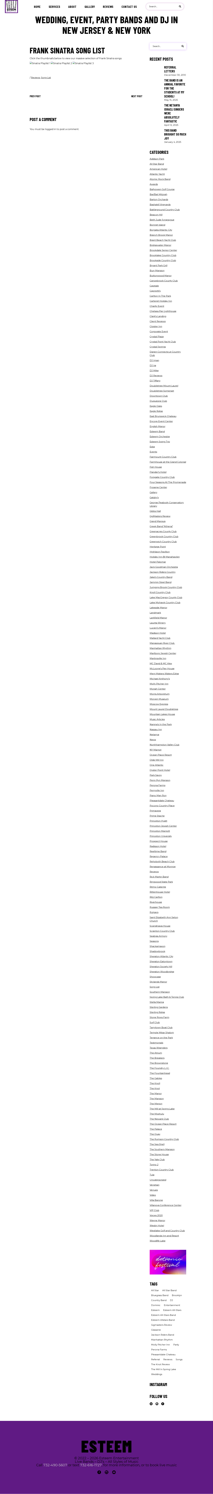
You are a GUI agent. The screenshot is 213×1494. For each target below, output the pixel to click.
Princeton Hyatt (158, 820)
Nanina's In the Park (161, 724)
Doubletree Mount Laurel (164, 385)
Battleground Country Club (165, 209)
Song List (46, 77)
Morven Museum (159, 699)
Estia (152, 446)
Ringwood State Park (161, 881)
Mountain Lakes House (162, 714)
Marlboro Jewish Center (163, 653)
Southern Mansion (160, 992)
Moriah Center (158, 688)
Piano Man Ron (158, 795)
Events (153, 451)
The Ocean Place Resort (163, 1124)
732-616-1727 (91, 1465)
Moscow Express (159, 704)
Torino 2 (154, 1164)
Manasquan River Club (162, 643)
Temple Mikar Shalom (162, 1032)
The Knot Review (160, 1364)
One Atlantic (156, 765)
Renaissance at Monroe (163, 866)
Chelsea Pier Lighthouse (163, 311)
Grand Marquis (157, 521)
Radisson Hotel (158, 846)
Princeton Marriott (160, 831)
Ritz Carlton (156, 897)
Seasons (154, 941)
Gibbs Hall (155, 511)
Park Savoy (156, 775)
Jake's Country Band (161, 577)
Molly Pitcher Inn (159, 683)
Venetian (154, 1185)
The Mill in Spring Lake (163, 1369)
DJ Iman (154, 360)
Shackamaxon (157, 946)
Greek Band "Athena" (161, 526)
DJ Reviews (156, 375)
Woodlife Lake (157, 1240)
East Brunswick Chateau (163, 416)
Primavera (155, 810)
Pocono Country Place (162, 805)
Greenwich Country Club (163, 541)
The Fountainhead (160, 1073)
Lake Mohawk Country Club (165, 602)
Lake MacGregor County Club (166, 597)
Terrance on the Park (161, 1037)
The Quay (155, 1134)
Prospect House (159, 841)
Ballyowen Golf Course (162, 189)
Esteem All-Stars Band (163, 1315)
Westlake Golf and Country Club (167, 1230)
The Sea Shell (157, 1144)
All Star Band (157, 164)
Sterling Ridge (157, 1012)
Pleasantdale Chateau (162, 800)
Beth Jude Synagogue (162, 219)
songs (179, 1359)
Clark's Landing (158, 316)
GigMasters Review (160, 516)
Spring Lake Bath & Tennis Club (167, 997)
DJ (171, 1300)
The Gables (156, 1078)
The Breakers (157, 1058)
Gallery (153, 492)
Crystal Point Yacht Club (163, 341)
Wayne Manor (157, 1220)
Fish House (156, 467)
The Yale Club (157, 1159)
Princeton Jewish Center (163, 826)
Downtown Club (159, 396)
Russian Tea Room (160, 907)
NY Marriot (155, 749)
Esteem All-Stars (172, 1310)
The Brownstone (159, 1063)
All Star (155, 1290)
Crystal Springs (158, 346)
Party (176, 1344)
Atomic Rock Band (160, 179)
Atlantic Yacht (157, 174)
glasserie (156, 1329)
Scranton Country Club (162, 931)
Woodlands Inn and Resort (164, 1235)
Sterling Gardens (159, 1007)
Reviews (35, 77)
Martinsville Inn (158, 658)
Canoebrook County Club (164, 280)
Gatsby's (154, 497)
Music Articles (157, 719)
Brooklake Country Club (163, 255)
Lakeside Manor (158, 607)
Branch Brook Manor (161, 235)
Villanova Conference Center (165, 1205)
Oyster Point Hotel (160, 770)
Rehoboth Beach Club (162, 861)
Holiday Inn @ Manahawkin (165, 556)
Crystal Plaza (157, 336)
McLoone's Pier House (162, 668)
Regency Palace (159, 856)
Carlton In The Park (160, 296)
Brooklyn (177, 1295)
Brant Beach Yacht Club (163, 240)
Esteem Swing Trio (160, 441)
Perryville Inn (157, 790)
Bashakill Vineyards (160, 204)
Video (153, 1195)
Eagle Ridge (156, 411)
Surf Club (155, 1022)
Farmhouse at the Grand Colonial (168, 462)
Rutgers (154, 912)
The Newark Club (159, 1118)
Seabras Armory (158, 936)
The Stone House (159, 1154)
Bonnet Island (157, 224)
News (153, 739)
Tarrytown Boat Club (161, 1027)
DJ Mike (154, 370)
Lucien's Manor (158, 628)
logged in (50, 129)
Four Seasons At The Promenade (168, 482)
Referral (155, 1359)
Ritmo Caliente (158, 886)
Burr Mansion (157, 270)
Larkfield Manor (158, 617)
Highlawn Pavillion (160, 551)
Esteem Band (157, 431)
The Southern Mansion (162, 1149)
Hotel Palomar (158, 561)
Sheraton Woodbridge (162, 971)
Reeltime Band (158, 851)
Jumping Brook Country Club (166, 587)
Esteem (155, 1310)
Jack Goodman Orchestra (164, 567)
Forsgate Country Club (162, 477)
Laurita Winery (158, 622)
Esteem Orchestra (160, 436)
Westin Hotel (157, 1225)
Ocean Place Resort (161, 754)
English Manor (157, 426)
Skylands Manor (158, 981)
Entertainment (172, 1305)
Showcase (155, 976)
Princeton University (161, 836)
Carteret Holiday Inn (161, 301)
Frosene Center (158, 487)
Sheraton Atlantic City (161, 956)
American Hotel (158, 169)
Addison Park (157, 158)
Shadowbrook (157, 951)
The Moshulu (157, 1113)
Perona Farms (157, 785)
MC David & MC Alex (161, 663)
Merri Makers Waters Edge (164, 673)
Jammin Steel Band (160, 582)
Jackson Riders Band (162, 1334)
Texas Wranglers (159, 1047)
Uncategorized (158, 1179)
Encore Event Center (161, 421)
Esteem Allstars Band (163, 1320)
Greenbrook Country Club (164, 536)
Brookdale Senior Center (163, 250)
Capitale (154, 285)
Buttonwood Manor (161, 275)
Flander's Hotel (158, 472)
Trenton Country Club (162, 1169)
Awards (154, 184)
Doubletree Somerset (162, 390)
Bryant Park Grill (158, 265)
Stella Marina (157, 1002)
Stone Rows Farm (159, 1017)
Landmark (155, 612)
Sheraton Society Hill (161, 966)
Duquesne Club (158, 401)
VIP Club (154, 1210)
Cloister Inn (156, 326)
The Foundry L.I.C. (159, 1068)
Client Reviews (158, 321)
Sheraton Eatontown (161, 961)
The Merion (156, 1103)
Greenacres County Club (163, 531)
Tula (152, 1174)
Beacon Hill (156, 214)
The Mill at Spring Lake (162, 1108)
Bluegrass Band (159, 1295)
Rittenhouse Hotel (160, 892)
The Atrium (156, 1052)
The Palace (156, 1129)
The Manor (156, 1093)
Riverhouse (156, 902)
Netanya (154, 734)
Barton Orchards (159, 199)
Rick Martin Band (159, 876)
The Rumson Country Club (164, 1139)
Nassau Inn (156, 729)
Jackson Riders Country (162, 572)
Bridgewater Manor (160, 245)
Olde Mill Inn (157, 760)
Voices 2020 (156, 1215)
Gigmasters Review (161, 1325)
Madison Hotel (158, 633)
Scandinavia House (160, 926)
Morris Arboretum (160, 694)
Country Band (158, 1300)
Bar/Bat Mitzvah (158, 194)
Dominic (155, 1305)
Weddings (156, 1374)
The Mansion (157, 1098)
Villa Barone (156, 1200)
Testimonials (156, 1042)
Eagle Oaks (156, 406)
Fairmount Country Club (163, 456)
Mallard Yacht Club (160, 638)
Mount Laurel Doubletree (164, 709)
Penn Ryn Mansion (160, 780)
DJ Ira (153, 365)
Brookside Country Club (163, 260)
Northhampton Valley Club (164, 744)
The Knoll (155, 1083)
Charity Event (157, 306)
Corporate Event (159, 331)
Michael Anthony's (160, 678)
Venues (154, 1190)
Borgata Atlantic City (161, 230)
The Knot (155, 1088)
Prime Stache (157, 815)
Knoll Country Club (160, 592)
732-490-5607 (55, 1465)
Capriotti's (155, 290)
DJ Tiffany (155, 380)
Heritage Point (158, 546)
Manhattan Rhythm (160, 648)
